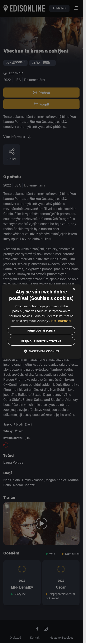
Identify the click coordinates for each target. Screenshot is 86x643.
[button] (41, 351)
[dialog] (41, 321)
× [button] (74, 289)
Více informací (61, 321)
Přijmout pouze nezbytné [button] (41, 341)
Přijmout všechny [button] (41, 330)
